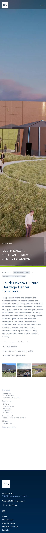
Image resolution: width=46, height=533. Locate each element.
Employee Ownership (10, 526)
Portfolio (5, 272)
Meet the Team (7, 520)
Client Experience (8, 523)
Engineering (6, 401)
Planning (5, 421)
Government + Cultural (21, 272)
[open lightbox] (9, 370)
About (4, 516)
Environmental (7, 416)
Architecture (6, 393)
